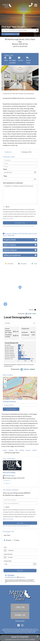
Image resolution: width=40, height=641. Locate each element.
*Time (5, 176)
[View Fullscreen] (5, 386)
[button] (37, 30)
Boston (28, 450)
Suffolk (22, 450)
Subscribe (20, 523)
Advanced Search (10, 34)
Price (5, 547)
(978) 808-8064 (10, 475)
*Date (5, 169)
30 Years (8, 540)
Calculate (20, 570)
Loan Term (7, 535)
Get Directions (11, 409)
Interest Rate (7, 561)
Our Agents (6, 483)
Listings (11, 450)
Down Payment (8, 554)
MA (16, 450)
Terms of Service (29, 226)
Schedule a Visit (26, 152)
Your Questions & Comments (13, 183)
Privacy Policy (9, 218)
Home (5, 450)
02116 (34, 450)
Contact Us (8, 152)
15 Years (16, 540)
